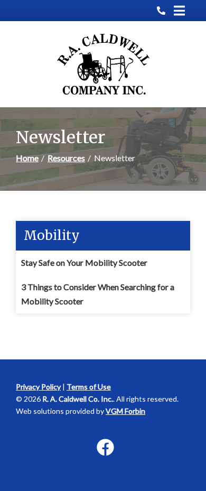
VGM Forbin (125, 410)
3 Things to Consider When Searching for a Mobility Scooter (97, 293)
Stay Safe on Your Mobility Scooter (84, 262)
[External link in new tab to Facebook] (105, 448)
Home (27, 158)
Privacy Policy (38, 386)
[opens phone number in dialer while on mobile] (165, 10)
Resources (66, 158)
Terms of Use (89, 386)
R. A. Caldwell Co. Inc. (77, 398)
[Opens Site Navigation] (179, 10)
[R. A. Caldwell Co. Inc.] (103, 64)
